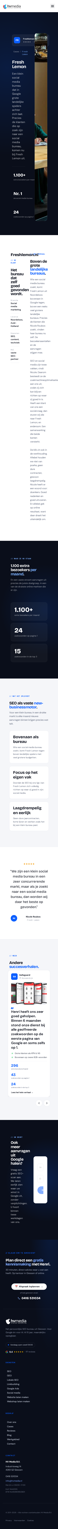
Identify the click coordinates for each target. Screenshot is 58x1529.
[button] (52, 6)
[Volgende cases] (47, 1103)
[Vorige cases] (39, 1103)
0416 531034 (31, 1298)
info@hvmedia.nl (14, 1480)
